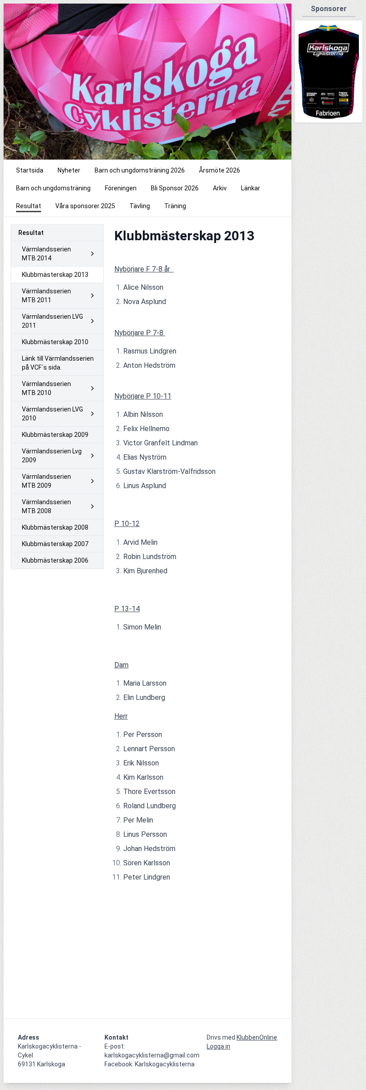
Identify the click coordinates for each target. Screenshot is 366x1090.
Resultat (31, 232)
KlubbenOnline (257, 1037)
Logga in (218, 1046)
